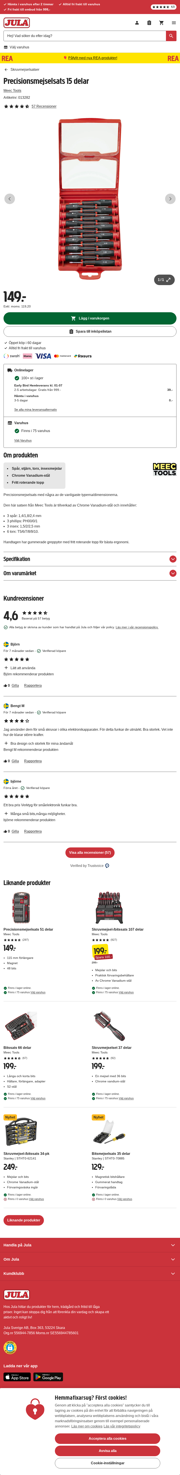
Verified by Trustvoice (87, 866)
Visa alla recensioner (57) (90, 852)
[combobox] (90, 36)
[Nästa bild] (170, 199)
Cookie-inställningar (107, 1463)
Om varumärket (20, 573)
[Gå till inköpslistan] (149, 23)
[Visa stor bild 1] (90, 199)
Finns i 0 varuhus (26, 1199)
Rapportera (33, 685)
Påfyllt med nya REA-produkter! (92, 58)
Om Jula (11, 1259)
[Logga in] (137, 23)
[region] (90, 1431)
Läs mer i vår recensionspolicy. (137, 627)
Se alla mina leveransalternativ (35, 409)
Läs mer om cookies (87, 1426)
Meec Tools (12, 90)
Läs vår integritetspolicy (122, 1426)
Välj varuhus (19, 47)
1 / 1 (161, 280)
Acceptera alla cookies (107, 1438)
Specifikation (17, 559)
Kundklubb (14, 1273)
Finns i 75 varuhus (26, 992)
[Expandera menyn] (174, 23)
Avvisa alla (108, 1451)
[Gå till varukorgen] (161, 23)
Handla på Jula (17, 1245)
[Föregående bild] (9, 199)
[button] (10, 1347)
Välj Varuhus (23, 440)
